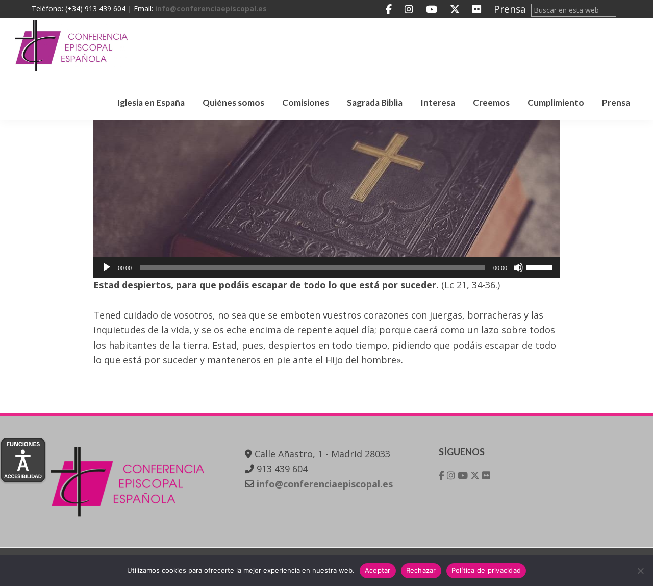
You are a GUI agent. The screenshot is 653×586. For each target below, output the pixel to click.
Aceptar (378, 570)
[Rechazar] (640, 571)
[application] (326, 267)
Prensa (510, 9)
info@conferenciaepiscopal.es (211, 8)
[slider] (540, 266)
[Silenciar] (518, 267)
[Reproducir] (107, 267)
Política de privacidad (486, 570)
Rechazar (421, 570)
